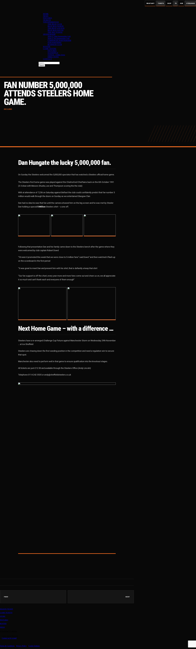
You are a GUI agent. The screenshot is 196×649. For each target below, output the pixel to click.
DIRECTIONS (53, 57)
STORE (2, 616)
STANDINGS (53, 53)
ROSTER (46, 47)
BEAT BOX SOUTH (55, 30)
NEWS (45, 16)
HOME (46, 14)
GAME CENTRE (49, 49)
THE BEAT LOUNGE (56, 28)
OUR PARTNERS (54, 42)
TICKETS (47, 20)
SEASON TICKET (6, 609)
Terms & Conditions (7, 646)
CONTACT (47, 59)
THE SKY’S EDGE (55, 32)
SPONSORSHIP (49, 34)
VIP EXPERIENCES (51, 22)
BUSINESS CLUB (55, 45)
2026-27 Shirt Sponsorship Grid (59, 36)
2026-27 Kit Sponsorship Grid (58, 38)
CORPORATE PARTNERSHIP (59, 40)
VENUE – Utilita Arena (56, 55)
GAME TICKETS (6, 613)
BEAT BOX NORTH (56, 26)
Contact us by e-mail (9, 638)
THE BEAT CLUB (55, 24)
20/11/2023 (8, 109)
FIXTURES (47, 18)
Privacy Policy (21, 646)
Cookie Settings (34, 646)
